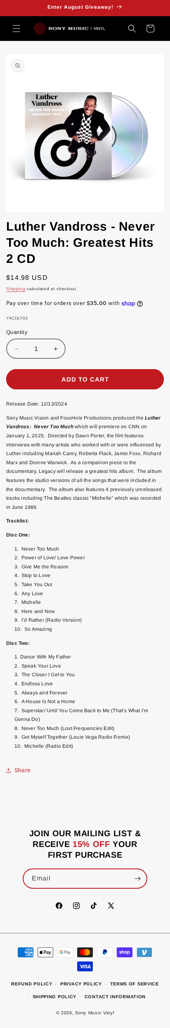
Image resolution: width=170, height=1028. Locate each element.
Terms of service (134, 983)
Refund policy (31, 983)
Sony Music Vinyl (94, 1012)
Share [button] (22, 770)
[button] (16, 28)
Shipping (16, 288)
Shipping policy (55, 996)
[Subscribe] (137, 878)
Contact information (115, 996)
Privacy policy (81, 983)
